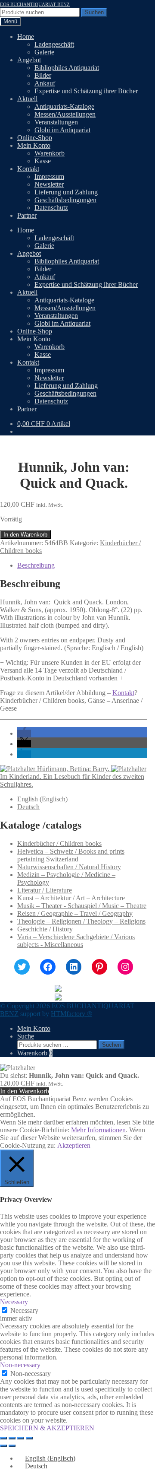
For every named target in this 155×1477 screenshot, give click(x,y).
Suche (25, 1036)
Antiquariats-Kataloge (64, 106)
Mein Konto (33, 145)
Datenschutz (51, 207)
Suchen (94, 12)
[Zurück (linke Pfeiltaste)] (3, 1446)
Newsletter (49, 184)
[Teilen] (20, 1438)
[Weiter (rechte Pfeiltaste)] (12, 1446)
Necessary (24, 1310)
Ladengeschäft (54, 44)
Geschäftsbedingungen (65, 199)
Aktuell (27, 98)
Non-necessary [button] (20, 1365)
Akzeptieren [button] (73, 1145)
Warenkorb (49, 153)
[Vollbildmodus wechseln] (12, 1438)
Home (25, 36)
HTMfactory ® (71, 1013)
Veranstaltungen (56, 122)
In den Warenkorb (25, 534)
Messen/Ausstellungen (65, 114)
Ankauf (44, 83)
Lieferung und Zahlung (66, 192)
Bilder (42, 75)
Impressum (49, 176)
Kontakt (28, 168)
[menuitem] (42, 799)
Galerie (44, 52)
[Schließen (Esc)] (29, 1438)
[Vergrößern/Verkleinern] (3, 1438)
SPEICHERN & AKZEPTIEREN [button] (47, 1428)
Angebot (29, 60)
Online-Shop (34, 137)
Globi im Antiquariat (62, 129)
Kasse (42, 161)
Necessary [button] (14, 1301)
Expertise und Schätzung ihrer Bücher (86, 91)
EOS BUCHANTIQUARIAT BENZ (35, 4)
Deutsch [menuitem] (28, 806)
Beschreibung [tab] (36, 565)
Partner (27, 215)
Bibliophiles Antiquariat (66, 67)
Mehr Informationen (98, 1130)
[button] (24, 733)
